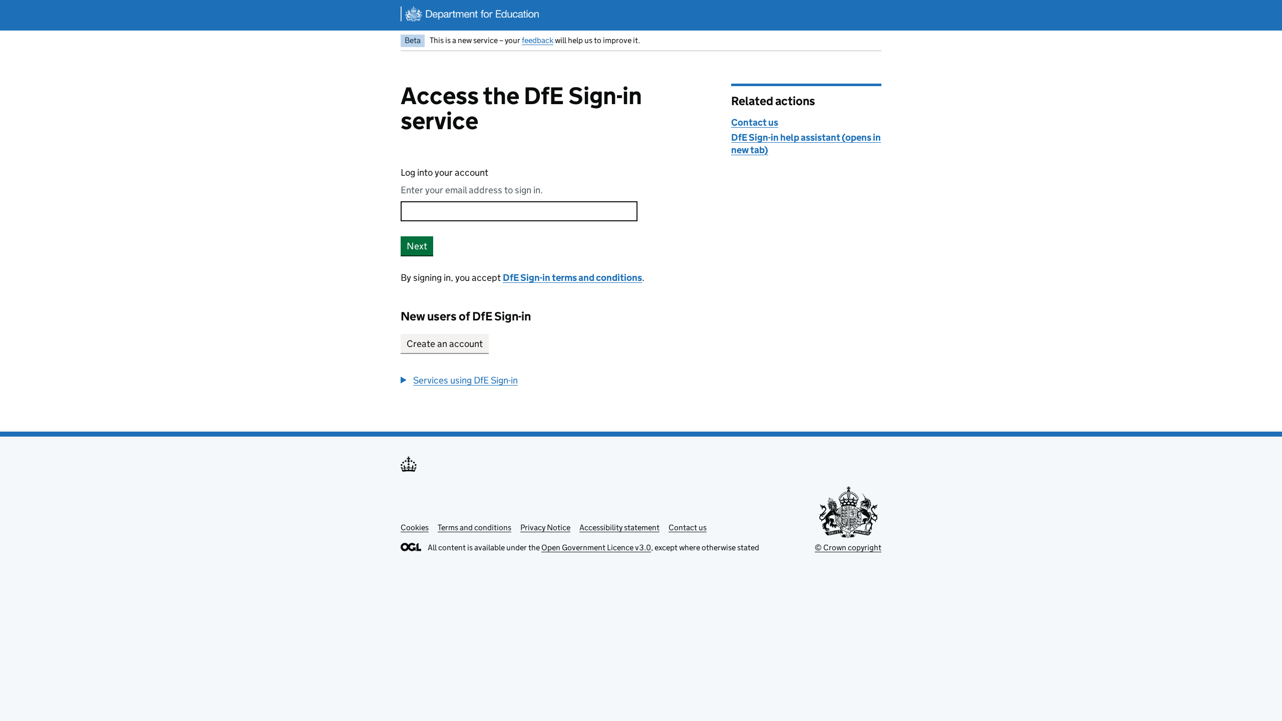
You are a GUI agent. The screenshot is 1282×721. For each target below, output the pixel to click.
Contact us (754, 122)
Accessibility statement (619, 527)
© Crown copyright (848, 547)
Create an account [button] (445, 343)
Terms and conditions (474, 527)
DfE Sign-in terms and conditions (572, 277)
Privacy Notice (545, 527)
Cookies (415, 527)
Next (417, 246)
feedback (537, 40)
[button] (459, 380)
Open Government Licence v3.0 (596, 547)
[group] (558, 380)
